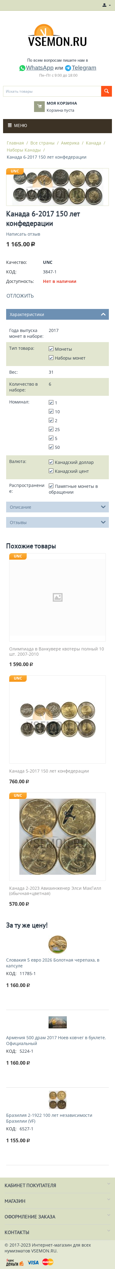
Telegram (84, 67)
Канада (93, 143)
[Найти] (106, 91)
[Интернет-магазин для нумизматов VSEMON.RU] (57, 35)
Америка (70, 143)
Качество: (16, 262)
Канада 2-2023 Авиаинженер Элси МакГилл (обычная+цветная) (55, 891)
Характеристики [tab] (27, 314)
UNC (15, 171)
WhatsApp (40, 67)
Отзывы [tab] (18, 522)
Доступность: (20, 281)
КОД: (11, 272)
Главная (15, 143)
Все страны (42, 143)
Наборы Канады (24, 150)
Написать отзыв (23, 234)
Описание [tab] (20, 507)
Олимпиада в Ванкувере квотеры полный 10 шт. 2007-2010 (56, 651)
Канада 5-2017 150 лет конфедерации (49, 771)
